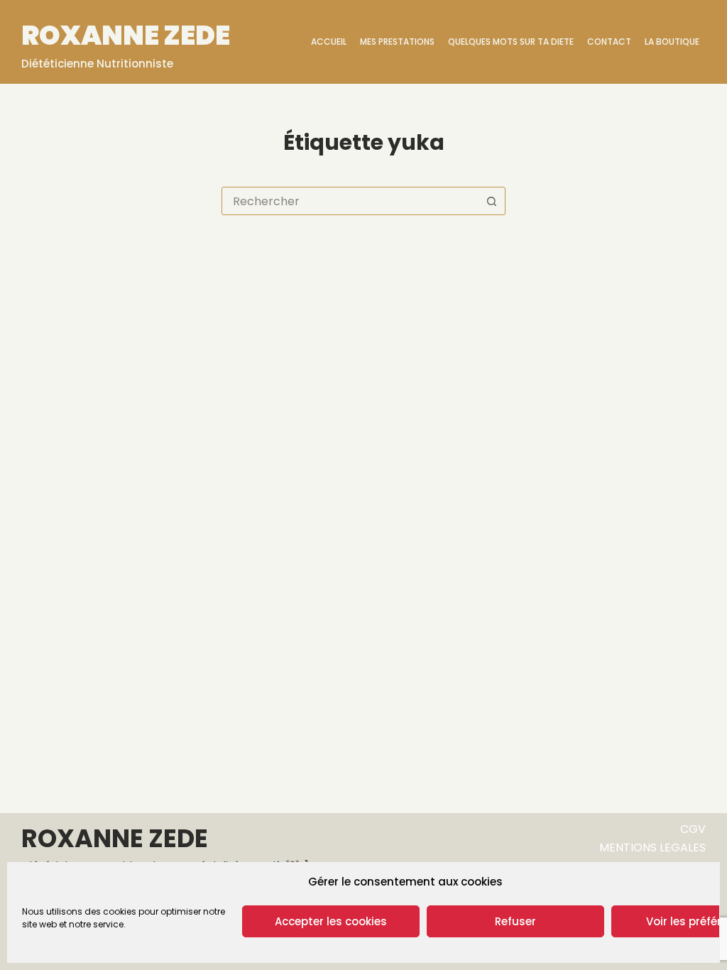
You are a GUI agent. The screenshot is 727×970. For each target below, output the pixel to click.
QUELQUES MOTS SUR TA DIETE (511, 42)
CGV (693, 829)
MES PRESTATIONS (397, 42)
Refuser (515, 921)
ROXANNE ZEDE (125, 35)
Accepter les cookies (331, 921)
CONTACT (609, 42)
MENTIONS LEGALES (652, 847)
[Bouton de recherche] (491, 200)
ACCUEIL (328, 42)
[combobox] (350, 201)
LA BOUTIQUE (672, 42)
